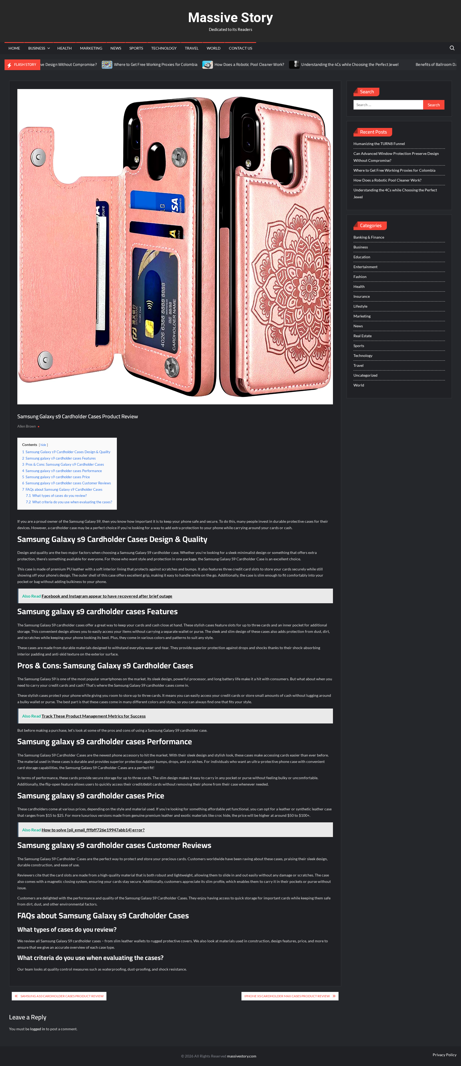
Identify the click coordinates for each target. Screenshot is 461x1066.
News (115, 48)
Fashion (360, 276)
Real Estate (362, 335)
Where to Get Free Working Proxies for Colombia (123, 64)
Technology (164, 48)
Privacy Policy (444, 1054)
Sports (136, 48)
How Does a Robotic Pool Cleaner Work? (216, 64)
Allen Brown (26, 426)
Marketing (91, 48)
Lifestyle (360, 306)
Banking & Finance (368, 237)
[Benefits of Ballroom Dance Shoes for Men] (376, 64)
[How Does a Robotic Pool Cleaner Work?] (175, 64)
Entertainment (365, 266)
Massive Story (230, 17)
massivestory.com (241, 1056)
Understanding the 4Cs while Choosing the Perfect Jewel (317, 64)
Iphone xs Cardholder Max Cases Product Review (287, 996)
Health (64, 48)
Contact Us (240, 48)
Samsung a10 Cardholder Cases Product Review (62, 996)
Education (361, 257)
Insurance (361, 296)
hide (43, 444)
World (214, 48)
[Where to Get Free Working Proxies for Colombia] (74, 64)
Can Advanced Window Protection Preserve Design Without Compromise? (396, 157)
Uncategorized (365, 375)
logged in (37, 1029)
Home (14, 48)
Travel (191, 48)
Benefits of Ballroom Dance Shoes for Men (420, 64)
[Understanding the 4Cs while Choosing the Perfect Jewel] (262, 64)
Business (36, 48)
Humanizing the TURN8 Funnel (379, 143)
